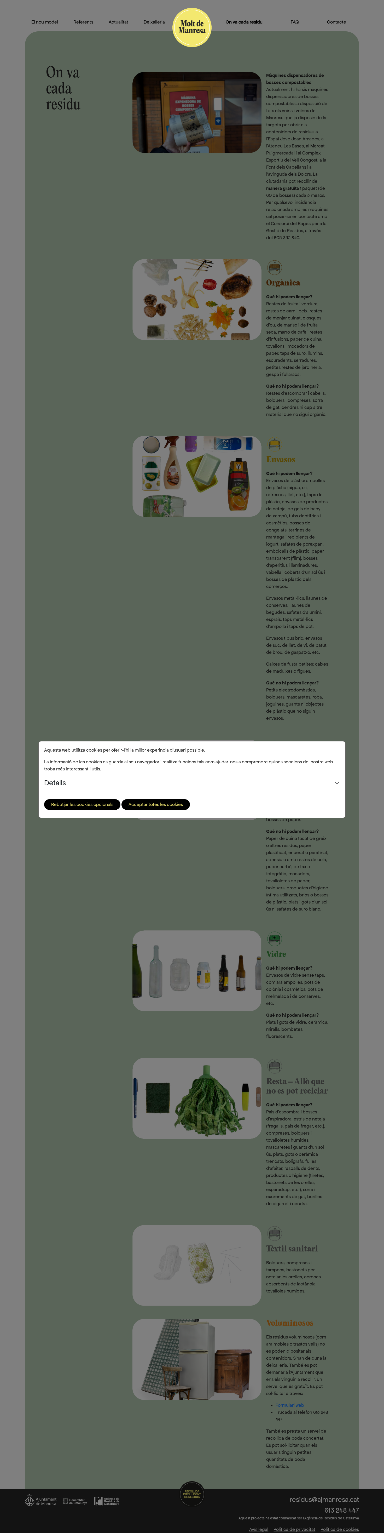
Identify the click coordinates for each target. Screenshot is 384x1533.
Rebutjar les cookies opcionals (82, 804)
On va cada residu (244, 22)
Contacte (336, 22)
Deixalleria (154, 22)
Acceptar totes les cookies (156, 804)
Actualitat (118, 22)
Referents (83, 22)
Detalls (55, 783)
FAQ (295, 22)
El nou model (44, 22)
